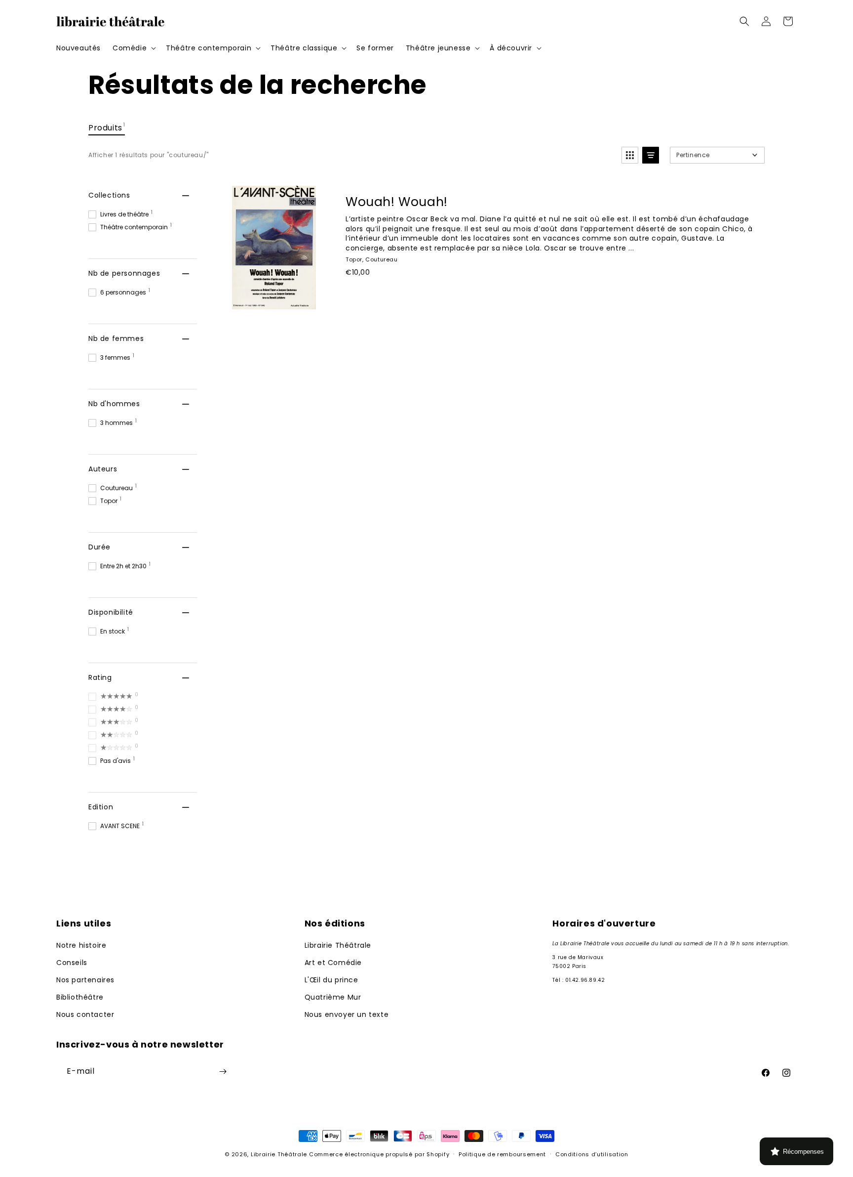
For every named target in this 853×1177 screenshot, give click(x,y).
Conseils (71, 962)
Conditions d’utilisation (591, 1154)
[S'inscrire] (222, 1071)
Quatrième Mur (333, 997)
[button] (133, 48)
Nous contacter (85, 1014)
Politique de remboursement (502, 1154)
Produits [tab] (106, 127)
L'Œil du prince (331, 980)
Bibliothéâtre (80, 997)
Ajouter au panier (399, 294)
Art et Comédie (333, 962)
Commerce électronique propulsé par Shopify (379, 1154)
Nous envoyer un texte (347, 1014)
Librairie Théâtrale (338, 945)
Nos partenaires (85, 980)
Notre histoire (81, 945)
